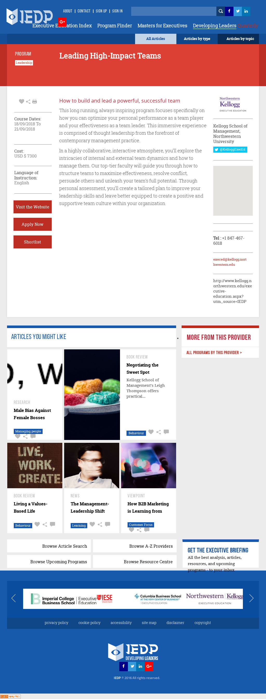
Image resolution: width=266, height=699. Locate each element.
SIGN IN (117, 11)
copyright (203, 622)
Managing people (28, 431)
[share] (28, 101)
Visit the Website (32, 207)
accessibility (121, 622)
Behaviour (136, 433)
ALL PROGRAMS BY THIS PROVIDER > (214, 353)
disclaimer (175, 622)
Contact (84, 11)
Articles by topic (240, 38)
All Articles (155, 38)
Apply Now (32, 224)
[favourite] (21, 101)
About (67, 11)
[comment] (32, 436)
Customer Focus (140, 524)
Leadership (24, 63)
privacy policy (56, 622)
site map (149, 622)
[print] (34, 101)
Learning (79, 525)
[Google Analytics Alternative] (10, 696)
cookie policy (89, 622)
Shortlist (32, 242)
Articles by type (197, 38)
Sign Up (101, 11)
